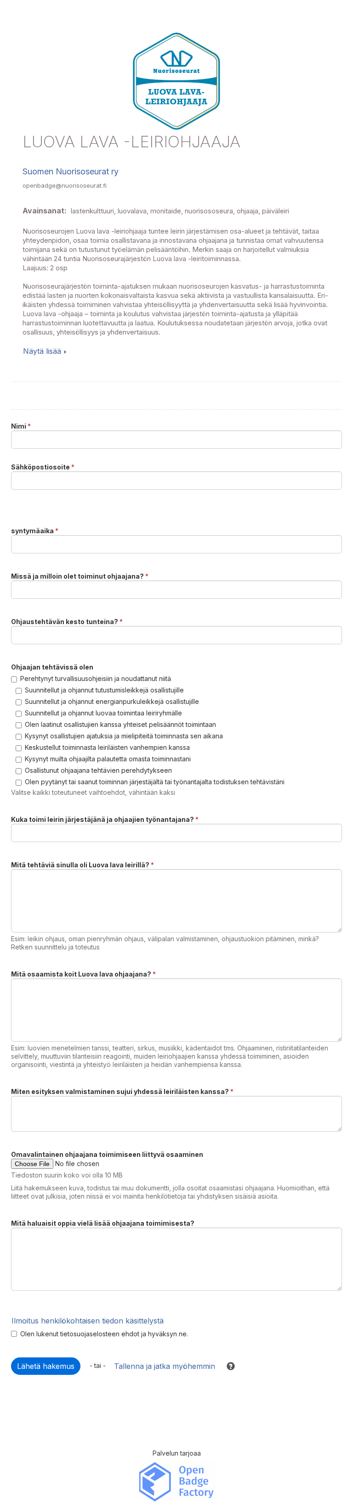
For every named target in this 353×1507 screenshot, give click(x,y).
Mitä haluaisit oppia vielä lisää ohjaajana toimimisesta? (102, 1223)
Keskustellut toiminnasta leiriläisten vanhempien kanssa (107, 747)
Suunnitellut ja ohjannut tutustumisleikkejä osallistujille (104, 690)
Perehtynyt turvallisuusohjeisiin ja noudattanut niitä (95, 678)
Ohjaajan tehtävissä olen (52, 667)
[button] (226, 1366)
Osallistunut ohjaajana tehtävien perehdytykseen (98, 770)
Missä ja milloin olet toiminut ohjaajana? (79, 576)
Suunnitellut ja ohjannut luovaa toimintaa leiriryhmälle (103, 713)
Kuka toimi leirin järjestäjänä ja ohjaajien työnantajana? (105, 819)
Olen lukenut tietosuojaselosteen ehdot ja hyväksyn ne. (104, 1334)
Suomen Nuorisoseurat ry (71, 171)
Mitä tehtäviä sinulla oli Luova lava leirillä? (82, 865)
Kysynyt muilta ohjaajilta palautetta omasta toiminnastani (108, 759)
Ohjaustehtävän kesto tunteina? (67, 621)
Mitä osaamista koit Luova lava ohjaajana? (83, 974)
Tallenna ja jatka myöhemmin (164, 1366)
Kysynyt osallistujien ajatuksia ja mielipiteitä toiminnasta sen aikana (124, 736)
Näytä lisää (42, 351)
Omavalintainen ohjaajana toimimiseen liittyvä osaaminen (107, 1154)
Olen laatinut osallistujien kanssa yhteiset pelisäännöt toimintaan (120, 724)
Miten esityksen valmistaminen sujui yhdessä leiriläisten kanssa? (122, 1091)
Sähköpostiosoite (42, 467)
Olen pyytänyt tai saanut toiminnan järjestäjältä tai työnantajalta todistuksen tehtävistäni (155, 782)
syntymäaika (34, 531)
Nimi (21, 426)
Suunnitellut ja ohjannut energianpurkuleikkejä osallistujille (112, 701)
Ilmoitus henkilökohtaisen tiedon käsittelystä (87, 1320)
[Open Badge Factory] (176, 1481)
